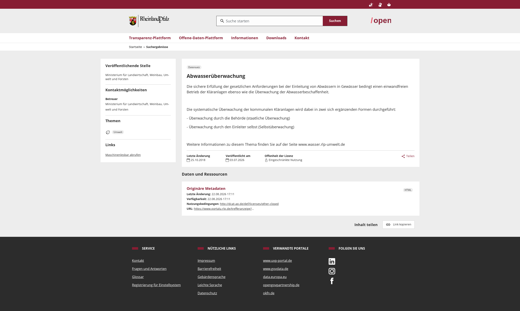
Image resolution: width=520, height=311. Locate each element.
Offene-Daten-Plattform (201, 37)
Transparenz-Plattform (150, 37)
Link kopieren (402, 224)
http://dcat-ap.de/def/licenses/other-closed (249, 204)
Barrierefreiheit (209, 268)
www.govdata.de (275, 268)
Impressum (206, 260)
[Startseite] (149, 20)
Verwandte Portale (290, 248)
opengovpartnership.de (281, 285)
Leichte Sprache (210, 285)
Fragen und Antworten (149, 268)
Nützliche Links (221, 248)
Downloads (276, 37)
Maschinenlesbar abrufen (123, 155)
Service (148, 248)
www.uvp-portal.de (277, 260)
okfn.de (268, 293)
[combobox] (270, 21)
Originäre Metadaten (206, 188)
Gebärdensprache (211, 277)
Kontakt (302, 37)
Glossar (138, 277)
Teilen (410, 156)
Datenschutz (207, 293)
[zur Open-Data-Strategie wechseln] (381, 20)
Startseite (135, 47)
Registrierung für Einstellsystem (156, 285)
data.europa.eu (275, 277)
